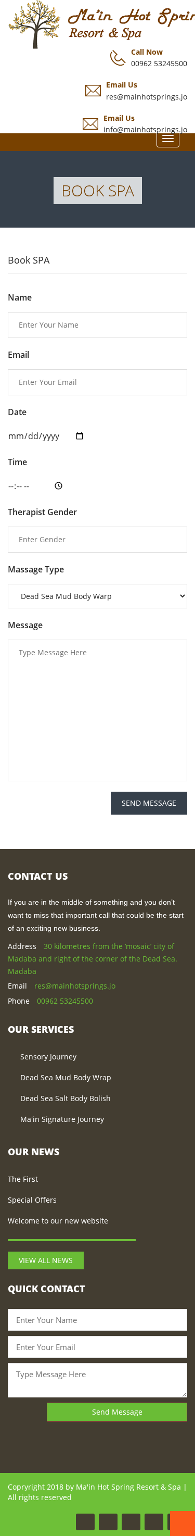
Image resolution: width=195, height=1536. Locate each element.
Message (25, 625)
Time (17, 462)
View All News (46, 1260)
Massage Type (36, 569)
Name (20, 297)
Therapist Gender (42, 512)
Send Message (149, 803)
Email (18, 354)
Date (17, 412)
